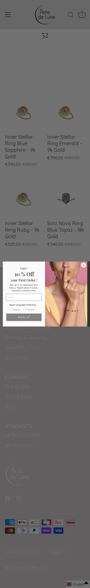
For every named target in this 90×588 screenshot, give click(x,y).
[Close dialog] (83, 265)
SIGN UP (24, 317)
